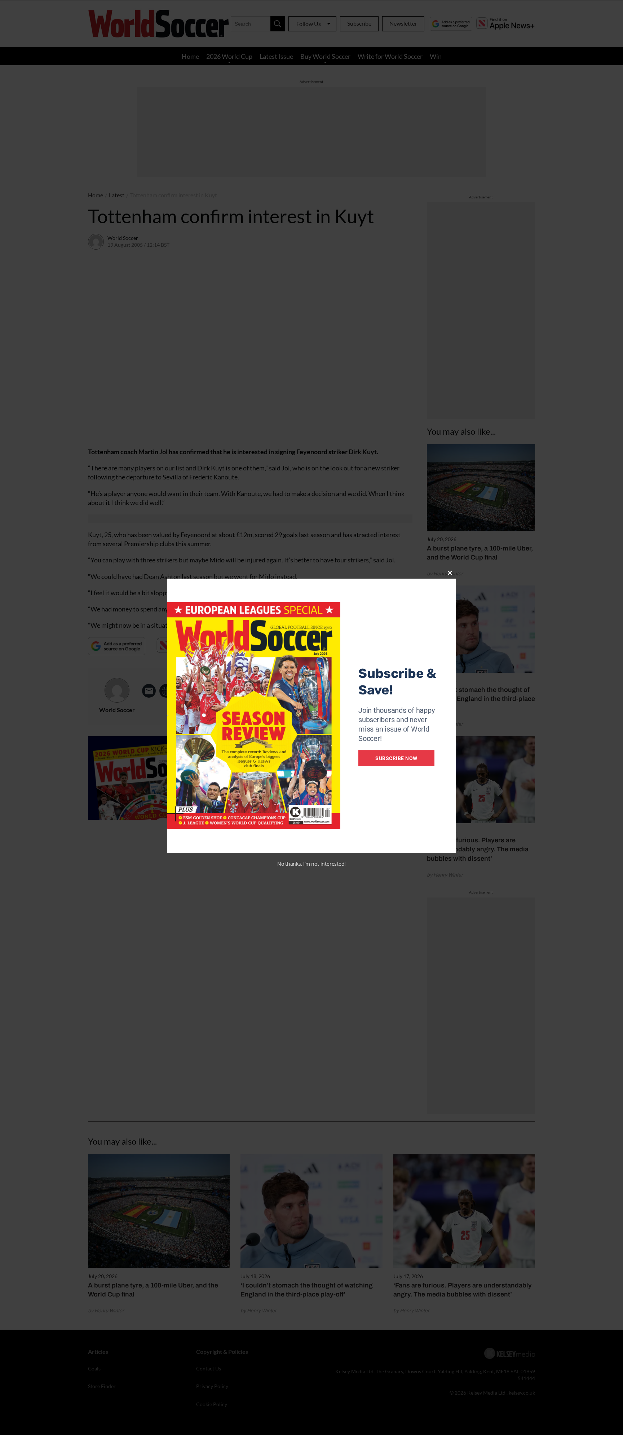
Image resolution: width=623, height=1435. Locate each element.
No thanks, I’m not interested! (311, 863)
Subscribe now (396, 758)
